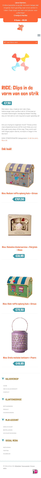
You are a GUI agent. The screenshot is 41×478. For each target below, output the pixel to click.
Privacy (6, 409)
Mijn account (8, 427)
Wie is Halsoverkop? (10, 389)
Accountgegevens (9, 433)
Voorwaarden (8, 412)
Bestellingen (7, 430)
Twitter (6, 450)
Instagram (7, 447)
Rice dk (4, 140)
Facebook (6, 453)
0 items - (20, 20)
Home (5, 385)
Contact (6, 392)
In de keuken (33, 138)
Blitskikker (18, 466)
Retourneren (8, 406)
